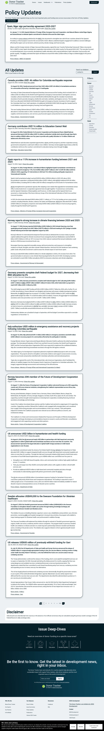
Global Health (92, 131)
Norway (91, 106)
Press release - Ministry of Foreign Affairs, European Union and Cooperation (33, 211)
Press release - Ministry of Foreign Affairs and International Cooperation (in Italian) (35, 367)
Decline (81, 726)
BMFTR (22, 293)
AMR (26, 515)
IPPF (38, 304)
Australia (91, 86)
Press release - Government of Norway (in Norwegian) (27, 263)
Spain (90, 109)
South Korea (92, 108)
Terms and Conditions (64, 682)
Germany (91, 97)
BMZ (66, 147)
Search (95, 72)
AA (62, 295)
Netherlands (92, 104)
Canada (91, 89)
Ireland (90, 98)
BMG (73, 293)
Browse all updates (11, 20)
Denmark (91, 91)
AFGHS (58, 450)
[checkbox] (88, 86)
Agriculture (91, 123)
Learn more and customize (94, 726)
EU (11, 530)
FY (58, 559)
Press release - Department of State (22, 487)
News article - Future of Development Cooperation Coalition (29, 424)
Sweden (91, 111)
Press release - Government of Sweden (23, 533)
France (90, 95)
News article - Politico (17, 591)
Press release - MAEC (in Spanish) (20, 59)
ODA (81, 53)
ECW (54, 134)
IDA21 (56, 306)
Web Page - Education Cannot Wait (21, 150)
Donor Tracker (16, 1)
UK (89, 115)
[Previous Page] (40, 603)
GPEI (54, 302)
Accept (73, 726)
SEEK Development (20, 3)
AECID (13, 170)
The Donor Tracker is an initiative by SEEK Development (81, 705)
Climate (91, 125)
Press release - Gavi (17, 594)
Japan (90, 102)
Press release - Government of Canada (22, 117)
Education (91, 127)
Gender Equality (93, 129)
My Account (94, 2)
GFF (64, 304)
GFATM (36, 306)
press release (23, 38)
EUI (90, 93)
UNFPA (13, 304)
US (25, 439)
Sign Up (60, 678)
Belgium (91, 87)
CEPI (45, 306)
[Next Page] (63, 603)
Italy (90, 100)
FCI (59, 454)
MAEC (40, 38)
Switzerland (92, 113)
